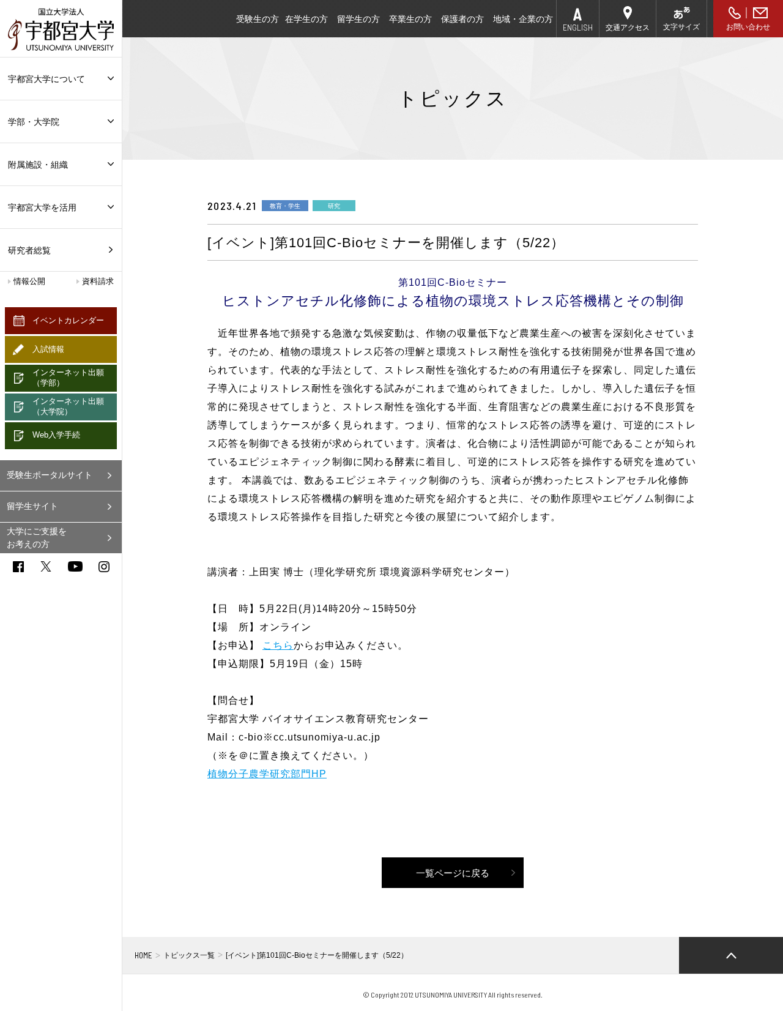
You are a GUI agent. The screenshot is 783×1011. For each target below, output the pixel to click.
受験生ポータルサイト (49, 475)
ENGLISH (578, 27)
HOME (143, 955)
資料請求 (98, 281)
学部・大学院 (33, 122)
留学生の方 (358, 19)
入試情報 (48, 349)
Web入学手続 (56, 434)
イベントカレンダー (68, 320)
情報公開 (29, 281)
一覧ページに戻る (452, 873)
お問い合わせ (748, 27)
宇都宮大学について (46, 79)
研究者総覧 (29, 250)
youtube (75, 566)
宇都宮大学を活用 (42, 207)
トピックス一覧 (189, 955)
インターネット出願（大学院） (68, 406)
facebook (18, 566)
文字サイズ (681, 27)
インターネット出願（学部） (68, 377)
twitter (46, 566)
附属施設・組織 (38, 165)
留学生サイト (32, 506)
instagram (103, 566)
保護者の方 (462, 19)
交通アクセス (628, 27)
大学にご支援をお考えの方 (37, 537)
